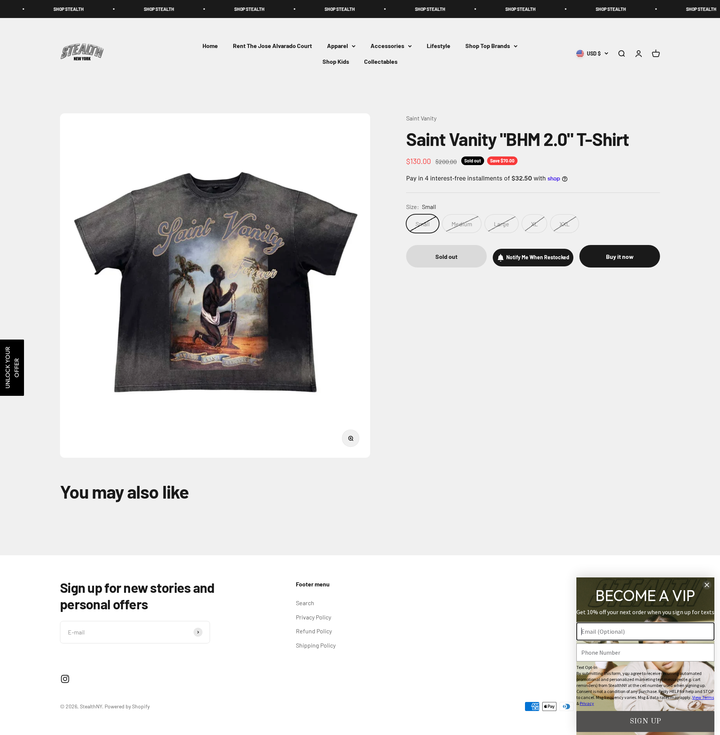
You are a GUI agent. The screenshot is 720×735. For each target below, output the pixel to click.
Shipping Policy (316, 645)
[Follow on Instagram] (65, 679)
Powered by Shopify (127, 706)
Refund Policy (314, 630)
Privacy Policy (313, 617)
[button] (12, 368)
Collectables (381, 61)
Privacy (587, 703)
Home (210, 46)
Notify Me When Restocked (537, 257)
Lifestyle (438, 46)
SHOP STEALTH (33, 9)
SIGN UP (645, 721)
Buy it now (620, 256)
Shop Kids (335, 61)
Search (305, 602)
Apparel (337, 46)
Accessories (387, 46)
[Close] (706, 584)
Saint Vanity (421, 118)
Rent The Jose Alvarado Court (272, 46)
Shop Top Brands (487, 46)
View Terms (703, 697)
